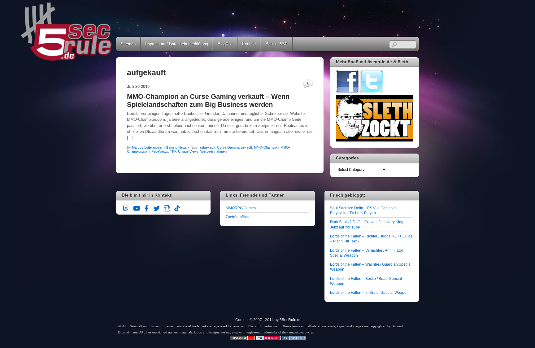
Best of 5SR (277, 43)
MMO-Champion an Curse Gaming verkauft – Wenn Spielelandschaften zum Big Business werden (208, 100)
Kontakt (249, 43)
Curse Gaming (228, 147)
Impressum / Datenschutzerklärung (176, 43)
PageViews (159, 151)
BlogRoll (225, 43)
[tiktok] (177, 208)
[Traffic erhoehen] (294, 339)
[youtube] (136, 208)
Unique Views (188, 151)
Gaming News (176, 147)
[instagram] (167, 208)
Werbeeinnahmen (213, 151)
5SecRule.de (291, 320)
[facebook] (146, 208)
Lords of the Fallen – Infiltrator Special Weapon (369, 292)
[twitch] (126, 208)
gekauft (246, 147)
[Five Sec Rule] (66, 59)
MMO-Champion (266, 147)
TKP (173, 151)
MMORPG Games (241, 208)
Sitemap (128, 43)
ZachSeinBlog (238, 217)
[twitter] (156, 208)
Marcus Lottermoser (147, 147)
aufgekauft (207, 147)
